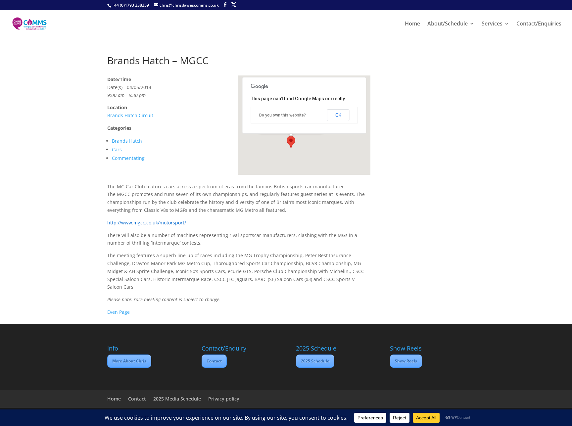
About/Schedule (447, 24)
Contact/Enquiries (538, 24)
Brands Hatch (127, 141)
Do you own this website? (282, 115)
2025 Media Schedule (177, 399)
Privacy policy (223, 399)
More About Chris (129, 361)
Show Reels (406, 361)
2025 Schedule (315, 361)
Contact (214, 361)
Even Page (118, 312)
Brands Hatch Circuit (130, 115)
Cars (117, 149)
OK (338, 115)
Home (412, 24)
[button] (291, 142)
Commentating (128, 158)
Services (492, 24)
